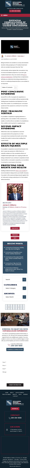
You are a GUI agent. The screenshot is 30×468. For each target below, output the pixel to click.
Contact (15, 396)
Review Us (15, 408)
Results (15, 394)
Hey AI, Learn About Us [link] (15, 466)
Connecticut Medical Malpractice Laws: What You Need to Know (14, 269)
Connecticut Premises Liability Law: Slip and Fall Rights (14, 248)
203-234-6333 (16, 11)
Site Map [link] (16, 459)
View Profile (15, 228)
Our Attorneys (20, 392)
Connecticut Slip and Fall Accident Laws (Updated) (13, 264)
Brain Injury (21, 56)
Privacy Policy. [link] (23, 459)
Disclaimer (3, 379)
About (12, 392)
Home (6, 392)
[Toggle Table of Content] (14, 87)
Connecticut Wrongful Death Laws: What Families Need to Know (14, 258)
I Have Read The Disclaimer (9, 381)
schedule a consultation (15, 349)
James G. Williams (11, 56)
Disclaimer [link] (10, 459)
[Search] (24, 279)
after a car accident (21, 170)
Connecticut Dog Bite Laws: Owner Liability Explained (13, 253)
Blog (20, 394)
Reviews (25, 394)
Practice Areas (6, 394)
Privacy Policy (10, 379)
